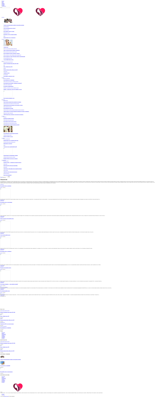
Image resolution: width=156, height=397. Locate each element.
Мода (2, 2)
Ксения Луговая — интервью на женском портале (12, 162)
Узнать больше (2, 216)
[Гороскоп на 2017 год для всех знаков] (2, 322)
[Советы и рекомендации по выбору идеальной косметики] (8, 23)
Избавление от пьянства (8, 143)
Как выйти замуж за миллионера (6, 202)
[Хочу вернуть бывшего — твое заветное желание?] (3, 287)
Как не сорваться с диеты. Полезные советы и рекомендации (14, 56)
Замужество (2, 184)
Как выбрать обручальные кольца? (10, 121)
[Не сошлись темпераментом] (8, 84)
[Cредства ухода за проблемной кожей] (4, 145)
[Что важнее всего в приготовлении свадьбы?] (10, 123)
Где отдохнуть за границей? (5, 365)
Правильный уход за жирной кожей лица (11, 140)
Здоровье (3, 5)
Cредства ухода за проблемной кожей (10, 146)
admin (1, 187)
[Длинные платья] (5, 71)
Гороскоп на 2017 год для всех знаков (7, 323)
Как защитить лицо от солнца (9, 31)
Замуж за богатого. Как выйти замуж (7, 218)
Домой (1, 177)
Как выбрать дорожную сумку (9, 76)
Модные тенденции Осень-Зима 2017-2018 (11, 63)
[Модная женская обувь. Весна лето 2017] (5, 68)
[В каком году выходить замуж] (5, 280)
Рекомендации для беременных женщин (11, 155)
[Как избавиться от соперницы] (7, 78)
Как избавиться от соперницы (5, 327)
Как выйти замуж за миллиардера (6, 371)
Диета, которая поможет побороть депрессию (12, 50)
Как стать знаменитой (7, 175)
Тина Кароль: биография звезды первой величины (13, 168)
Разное (3, 337)
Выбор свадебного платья (8, 136)
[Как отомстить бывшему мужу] (8, 96)
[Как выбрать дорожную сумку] (6, 74)
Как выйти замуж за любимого (5, 251)
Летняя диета (6, 47)
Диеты (3, 1)
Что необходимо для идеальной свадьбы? (11, 133)
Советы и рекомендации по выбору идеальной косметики (14, 25)
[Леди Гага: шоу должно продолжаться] (6, 170)
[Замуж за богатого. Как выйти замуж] (5, 231)
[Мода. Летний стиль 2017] (4, 65)
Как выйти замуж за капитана (5, 185)
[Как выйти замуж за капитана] (5, 198)
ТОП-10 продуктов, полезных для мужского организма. (13, 114)
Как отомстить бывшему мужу (9, 98)
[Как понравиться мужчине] (8, 106)
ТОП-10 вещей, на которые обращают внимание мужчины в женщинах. (16, 111)
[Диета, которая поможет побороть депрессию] (10, 48)
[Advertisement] (24, 302)
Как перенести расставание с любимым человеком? (13, 83)
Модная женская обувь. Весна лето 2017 (11, 69)
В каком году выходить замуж (5, 267)
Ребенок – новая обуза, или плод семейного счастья (13, 89)
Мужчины (3, 99)
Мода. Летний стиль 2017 (8, 66)
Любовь (3, 3)
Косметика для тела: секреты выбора (10, 34)
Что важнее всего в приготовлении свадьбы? (11, 124)
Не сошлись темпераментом (8, 86)
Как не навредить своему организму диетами (12, 53)
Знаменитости (4, 160)
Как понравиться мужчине (8, 108)
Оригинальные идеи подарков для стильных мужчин (13, 105)
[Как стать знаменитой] (6, 173)
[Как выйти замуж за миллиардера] (2, 370)
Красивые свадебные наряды (9, 118)
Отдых (3, 338)
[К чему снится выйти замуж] (5, 247)
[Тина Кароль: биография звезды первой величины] (5, 167)
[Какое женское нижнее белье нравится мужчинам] (6, 100)
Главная (3, 394)
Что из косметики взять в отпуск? (10, 28)
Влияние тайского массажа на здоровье (11, 158)
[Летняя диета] (8, 45)
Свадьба (3, 4)
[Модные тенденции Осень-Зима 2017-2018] (4, 310)
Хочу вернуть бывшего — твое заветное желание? (9, 284)
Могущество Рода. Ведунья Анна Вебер (10, 165)
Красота (3, 17)
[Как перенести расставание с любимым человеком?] (11, 81)
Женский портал (6, 396)
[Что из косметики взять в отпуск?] (6, 26)
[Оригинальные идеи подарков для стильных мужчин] (11, 103)
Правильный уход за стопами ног (9, 37)
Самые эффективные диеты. (9, 59)
